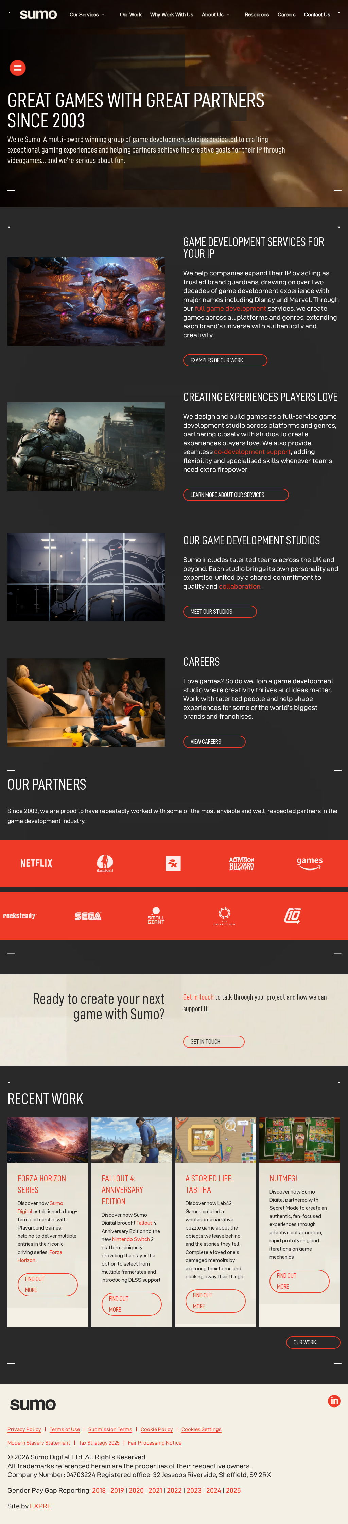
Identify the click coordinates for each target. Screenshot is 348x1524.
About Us (213, 14)
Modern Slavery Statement (38, 1443)
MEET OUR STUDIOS (211, 611)
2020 (136, 1490)
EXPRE (40, 1506)
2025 (233, 1490)
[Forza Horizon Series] (47, 1222)
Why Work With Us (171, 14)
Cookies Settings (201, 1429)
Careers (287, 14)
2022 (174, 1490)
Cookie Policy (157, 1429)
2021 (155, 1490)
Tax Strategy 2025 (99, 1443)
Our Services (84, 14)
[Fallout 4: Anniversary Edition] (131, 1222)
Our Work (131, 14)
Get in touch (198, 997)
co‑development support (252, 451)
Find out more (35, 1284)
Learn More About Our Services (227, 494)
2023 (194, 1490)
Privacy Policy (24, 1429)
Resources (257, 14)
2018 (99, 1490)
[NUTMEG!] (299, 1222)
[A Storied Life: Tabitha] (215, 1222)
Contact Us (317, 14)
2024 (213, 1490)
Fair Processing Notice (154, 1443)
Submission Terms (110, 1429)
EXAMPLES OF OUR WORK (217, 360)
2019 (117, 1490)
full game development (230, 308)
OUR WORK (305, 1342)
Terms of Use (65, 1429)
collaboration (239, 586)
